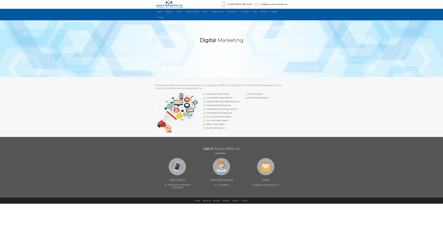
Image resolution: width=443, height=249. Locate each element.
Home (159, 12)
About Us (169, 12)
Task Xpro (245, 12)
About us (206, 201)
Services (216, 201)
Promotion (231, 12)
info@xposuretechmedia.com (274, 4)
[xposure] (169, 4)
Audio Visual (217, 12)
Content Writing (192, 12)
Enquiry (235, 201)
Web (178, 12)
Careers (274, 12)
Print (204, 12)
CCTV (255, 12)
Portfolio (264, 12)
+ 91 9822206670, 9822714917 (239, 4)
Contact (160, 17)
